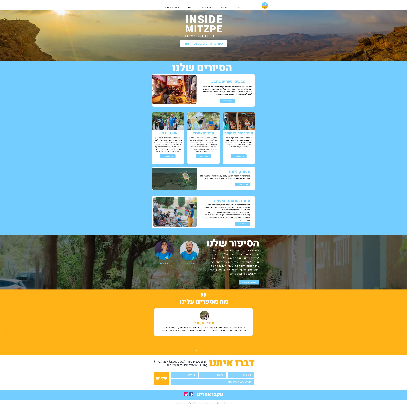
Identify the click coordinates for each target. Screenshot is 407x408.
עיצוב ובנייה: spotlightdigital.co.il (195, 403)
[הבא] (402, 331)
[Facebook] (191, 394)
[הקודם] (5, 331)
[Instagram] (186, 394)
